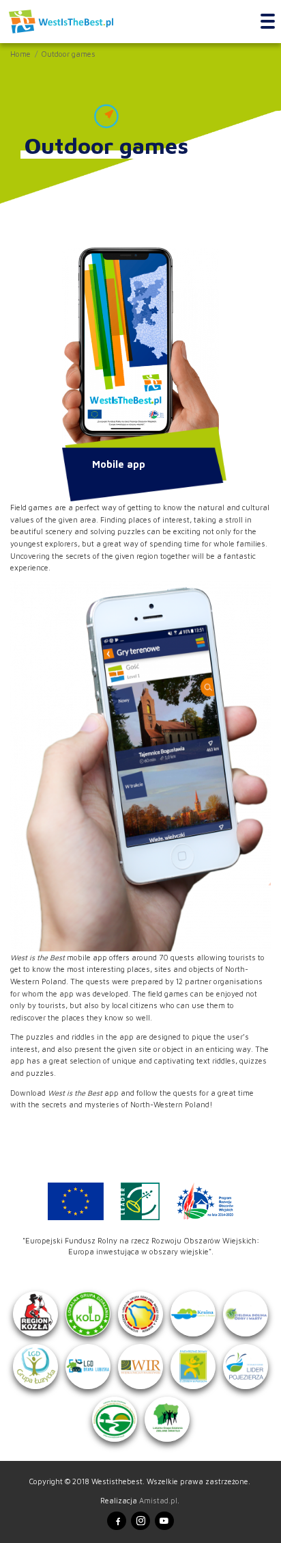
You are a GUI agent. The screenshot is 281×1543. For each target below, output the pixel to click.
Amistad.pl (158, 1500)
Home (20, 53)
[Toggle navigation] (267, 22)
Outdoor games (68, 53)
